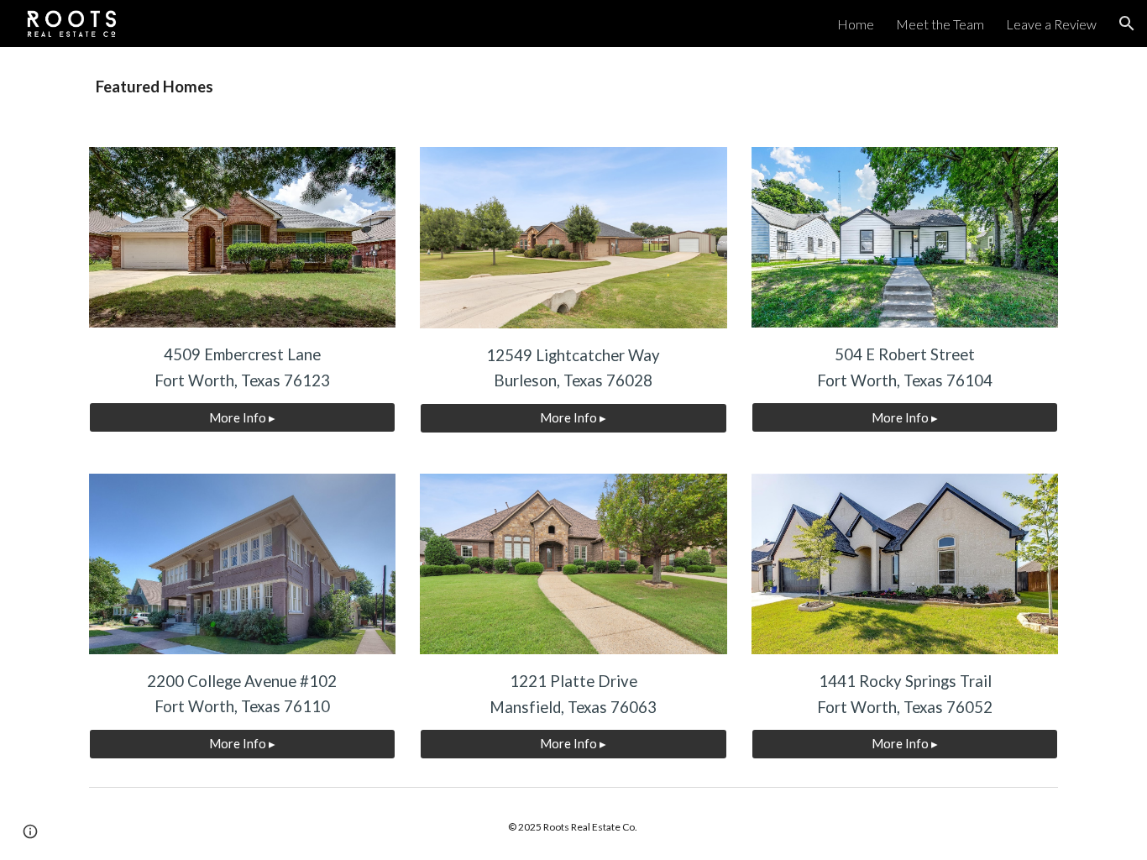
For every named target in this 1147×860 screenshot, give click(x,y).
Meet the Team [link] (940, 24)
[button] (1127, 23)
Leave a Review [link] (1051, 24)
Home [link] (855, 24)
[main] (573, 87)
